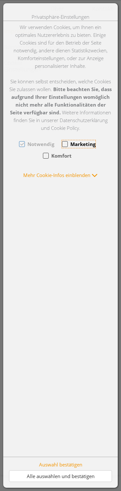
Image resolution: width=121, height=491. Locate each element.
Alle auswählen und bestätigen (61, 476)
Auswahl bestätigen (60, 464)
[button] (60, 175)
